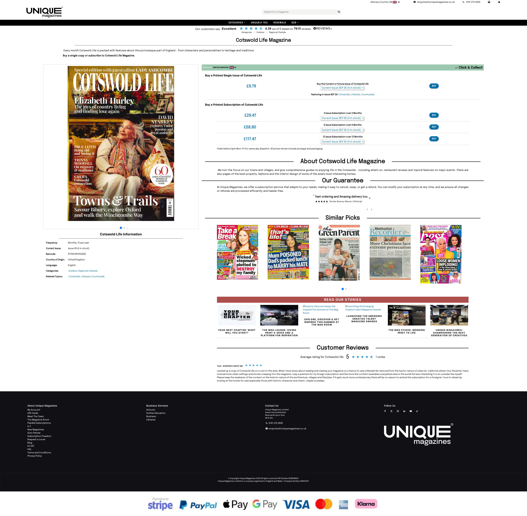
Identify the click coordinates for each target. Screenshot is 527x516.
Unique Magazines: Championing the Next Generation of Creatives (449, 333)
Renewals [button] (279, 23)
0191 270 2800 (275, 423)
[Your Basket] (488, 2)
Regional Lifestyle (88, 271)
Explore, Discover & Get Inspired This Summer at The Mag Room (321, 322)
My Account (33, 410)
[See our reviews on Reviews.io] (263, 29)
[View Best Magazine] (444, 254)
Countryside (97, 276)
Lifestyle (85, 276)
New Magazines (35, 429)
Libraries (150, 420)
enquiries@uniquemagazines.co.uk (287, 429)
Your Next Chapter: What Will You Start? (237, 331)
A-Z (29, 426)
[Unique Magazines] (442, 434)
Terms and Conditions (39, 453)
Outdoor (72, 271)
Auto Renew (33, 433)
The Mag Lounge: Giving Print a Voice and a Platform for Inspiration (279, 333)
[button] (499, 2)
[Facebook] (385, 411)
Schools (150, 410)
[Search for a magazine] (338, 12)
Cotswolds (74, 276)
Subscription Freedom (39, 436)
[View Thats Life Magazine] (292, 252)
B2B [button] (294, 23)
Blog (29, 443)
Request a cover (36, 439)
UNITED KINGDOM (221, 67)
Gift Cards (32, 413)
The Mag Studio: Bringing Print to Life (406, 331)
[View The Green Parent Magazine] (343, 253)
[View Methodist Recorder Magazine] (394, 252)
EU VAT (30, 446)
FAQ (29, 449)
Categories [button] (236, 23)
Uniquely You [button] (259, 23)
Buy (434, 86)
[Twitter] (391, 411)
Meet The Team (35, 416)
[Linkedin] (404, 411)
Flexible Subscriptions (39, 423)
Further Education (156, 413)
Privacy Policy (34, 456)
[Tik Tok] (417, 411)
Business (151, 416)
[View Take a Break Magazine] (241, 252)
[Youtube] (411, 411)
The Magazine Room (38, 420)
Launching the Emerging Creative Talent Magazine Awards (364, 319)
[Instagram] (398, 411)
